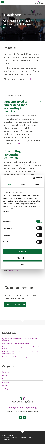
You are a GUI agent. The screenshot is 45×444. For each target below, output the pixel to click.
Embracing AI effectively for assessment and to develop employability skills (21, 353)
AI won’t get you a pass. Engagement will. (16, 343)
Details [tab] (22, 184)
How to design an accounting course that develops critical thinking (21, 347)
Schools (4, 386)
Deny (22, 264)
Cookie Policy (6, 439)
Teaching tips (6, 389)
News (4, 379)
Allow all (22, 251)
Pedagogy (5, 382)
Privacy (31, 437)
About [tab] (37, 184)
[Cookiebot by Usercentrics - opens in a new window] (32, 178)
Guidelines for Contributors (10, 437)
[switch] (39, 228)
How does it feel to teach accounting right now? (18, 357)
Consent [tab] (8, 184)
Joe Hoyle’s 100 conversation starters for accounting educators (20, 339)
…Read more (16, 143)
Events (4, 375)
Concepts (5, 372)
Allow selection (22, 258)
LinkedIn (28, 79)
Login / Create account (15, 304)
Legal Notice (23, 437)
